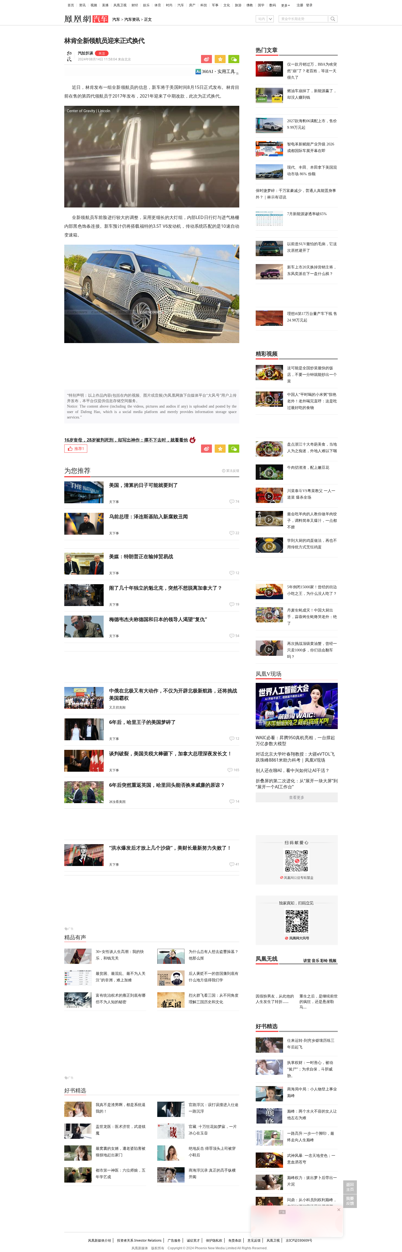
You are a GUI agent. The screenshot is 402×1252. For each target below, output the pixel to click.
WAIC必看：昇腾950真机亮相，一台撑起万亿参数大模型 (295, 741)
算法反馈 (232, 470)
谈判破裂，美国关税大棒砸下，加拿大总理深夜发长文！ (170, 753)
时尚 (169, 5)
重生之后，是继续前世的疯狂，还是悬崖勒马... (318, 1001)
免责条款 (234, 1240)
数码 (272, 5)
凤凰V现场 (268, 674)
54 (237, 636)
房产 (192, 5)
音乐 (315, 961)
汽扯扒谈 (85, 53)
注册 (300, 5)
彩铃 (324, 961)
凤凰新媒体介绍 (99, 1240)
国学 (261, 5)
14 (237, 801)
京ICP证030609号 (299, 1240)
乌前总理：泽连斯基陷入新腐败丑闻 (148, 516)
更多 (284, 5)
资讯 (82, 5)
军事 (215, 5)
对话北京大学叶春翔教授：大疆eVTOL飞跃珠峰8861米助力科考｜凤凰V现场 (295, 757)
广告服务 (174, 1240)
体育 (158, 5)
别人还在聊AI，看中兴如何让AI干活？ (293, 770)
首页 (71, 5)
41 (237, 864)
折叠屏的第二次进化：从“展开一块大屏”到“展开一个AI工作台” (297, 784)
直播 (105, 5)
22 (237, 533)
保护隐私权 (214, 1240)
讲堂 (307, 961)
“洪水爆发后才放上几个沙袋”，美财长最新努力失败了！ (170, 847)
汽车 (180, 5)
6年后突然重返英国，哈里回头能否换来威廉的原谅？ (167, 785)
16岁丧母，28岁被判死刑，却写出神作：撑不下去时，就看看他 (126, 440)
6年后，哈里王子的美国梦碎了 (142, 722)
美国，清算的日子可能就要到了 (143, 485)
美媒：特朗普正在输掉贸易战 (141, 556)
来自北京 (104, 59)
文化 (226, 5)
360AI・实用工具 (218, 71)
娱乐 (146, 5)
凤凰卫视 (120, 5)
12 (237, 573)
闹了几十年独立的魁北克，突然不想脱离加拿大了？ (165, 587)
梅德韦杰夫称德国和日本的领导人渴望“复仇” (158, 619)
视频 (94, 5)
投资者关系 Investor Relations (139, 1240)
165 (236, 770)
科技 (203, 5)
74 (237, 501)
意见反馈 (254, 1240)
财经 (135, 5)
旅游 (238, 5)
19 (237, 604)
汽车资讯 (132, 19)
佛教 (249, 5)
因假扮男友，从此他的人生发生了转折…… (275, 998)
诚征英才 (193, 1240)
